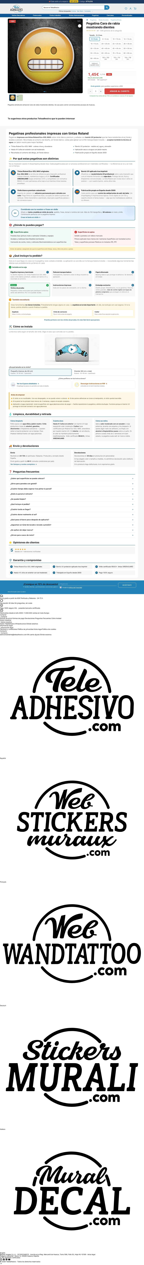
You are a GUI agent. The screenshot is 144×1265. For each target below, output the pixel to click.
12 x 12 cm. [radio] (128, 39)
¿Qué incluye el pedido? (20, 504)
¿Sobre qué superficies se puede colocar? (27, 478)
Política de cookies (49, 629)
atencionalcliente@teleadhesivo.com (13, 635)
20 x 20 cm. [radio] (105, 44)
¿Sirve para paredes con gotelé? (23, 484)
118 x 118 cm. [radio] (128, 58)
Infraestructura (20, 624)
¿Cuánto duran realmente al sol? (23, 514)
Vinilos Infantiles (55, 15)
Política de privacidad (26, 629)
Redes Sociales (103, 20)
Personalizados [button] (127, 15)
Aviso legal (38, 629)
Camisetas (110, 15)
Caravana (87, 11)
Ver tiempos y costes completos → (23, 464)
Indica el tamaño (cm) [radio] (94, 64)
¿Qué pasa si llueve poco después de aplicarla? (29, 520)
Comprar (4, 617)
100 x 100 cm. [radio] (105, 58)
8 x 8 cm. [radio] (105, 39)
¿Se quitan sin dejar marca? (21, 530)
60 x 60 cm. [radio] (105, 53)
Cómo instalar (56, 618)
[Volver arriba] (1, 1264)
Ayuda (37, 635)
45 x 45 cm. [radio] (117, 48)
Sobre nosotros (6, 622)
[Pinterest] (6, 1260)
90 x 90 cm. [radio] (94, 58)
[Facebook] (4, 1260)
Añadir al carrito (119, 91)
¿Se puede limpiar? (18, 499)
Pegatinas (95, 15)
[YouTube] (9, 1260)
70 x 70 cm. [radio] (117, 53)
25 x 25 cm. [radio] (117, 44)
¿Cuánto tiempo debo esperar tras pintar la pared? (31, 489)
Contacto (4, 633)
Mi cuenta (30, 635)
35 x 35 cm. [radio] (94, 48)
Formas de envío (6, 618)
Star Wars (80, 11)
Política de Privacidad (75, 587)
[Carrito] (135, 8)
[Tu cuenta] (130, 8)
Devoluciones (30, 618)
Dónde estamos (32, 624)
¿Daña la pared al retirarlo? (21, 494)
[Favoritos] (126, 8)
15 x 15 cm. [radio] (95, 44)
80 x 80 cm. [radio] (128, 53)
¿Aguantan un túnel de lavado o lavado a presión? (30, 525)
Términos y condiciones (8, 629)
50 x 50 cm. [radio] (128, 48)
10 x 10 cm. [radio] (117, 39)
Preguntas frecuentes (43, 618)
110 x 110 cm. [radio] (117, 58)
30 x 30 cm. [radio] (128, 44)
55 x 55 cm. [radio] (94, 53)
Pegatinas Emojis (116, 20)
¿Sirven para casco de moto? (22, 535)
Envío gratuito (95, 86)
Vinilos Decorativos (18, 15)
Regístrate (127, 585)
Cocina (73, 11)
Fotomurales (37, 15)
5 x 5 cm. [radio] (94, 39)
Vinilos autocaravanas (76, 15)
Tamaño (95, 35)
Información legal (7, 627)
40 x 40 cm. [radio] (105, 48)
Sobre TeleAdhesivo (7, 624)
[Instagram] (1, 1260)
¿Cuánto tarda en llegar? (20, 509)
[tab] (12, 98)
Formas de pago (18, 618)
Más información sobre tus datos (17, 591)
